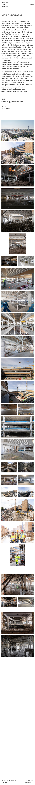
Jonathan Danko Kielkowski (5, 4)
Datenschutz (29, 783)
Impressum (29, 780)
